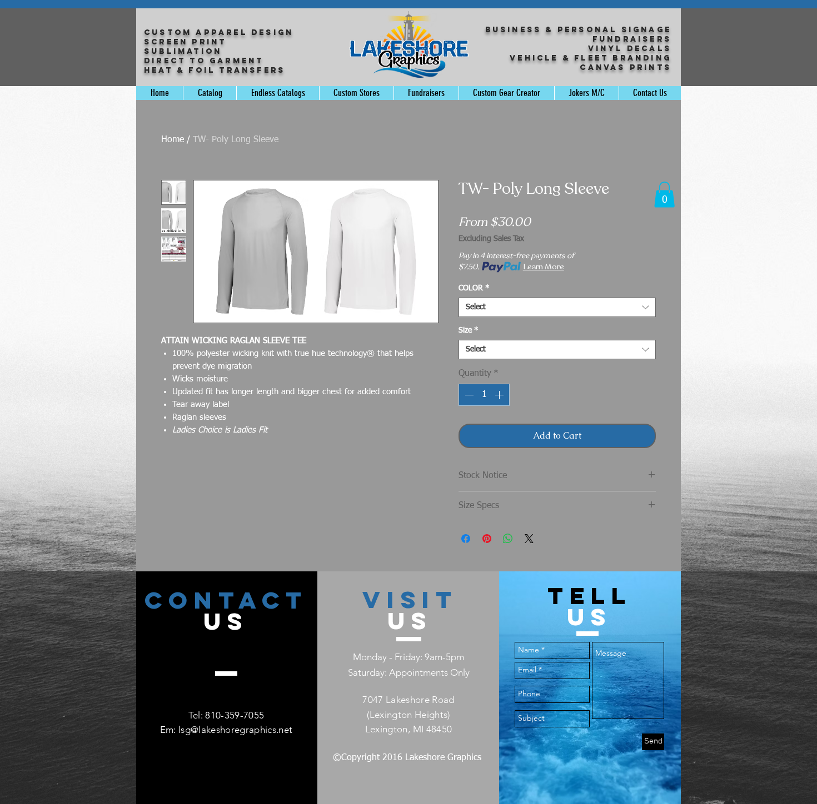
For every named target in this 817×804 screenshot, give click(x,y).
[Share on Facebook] (465, 538)
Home (172, 139)
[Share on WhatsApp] (508, 538)
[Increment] (500, 394)
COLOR (474, 288)
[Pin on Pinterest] (487, 538)
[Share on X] (529, 538)
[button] (664, 195)
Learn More (543, 267)
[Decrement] (468, 394)
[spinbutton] (484, 394)
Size (469, 330)
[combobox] (557, 307)
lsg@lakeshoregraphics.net (235, 729)
